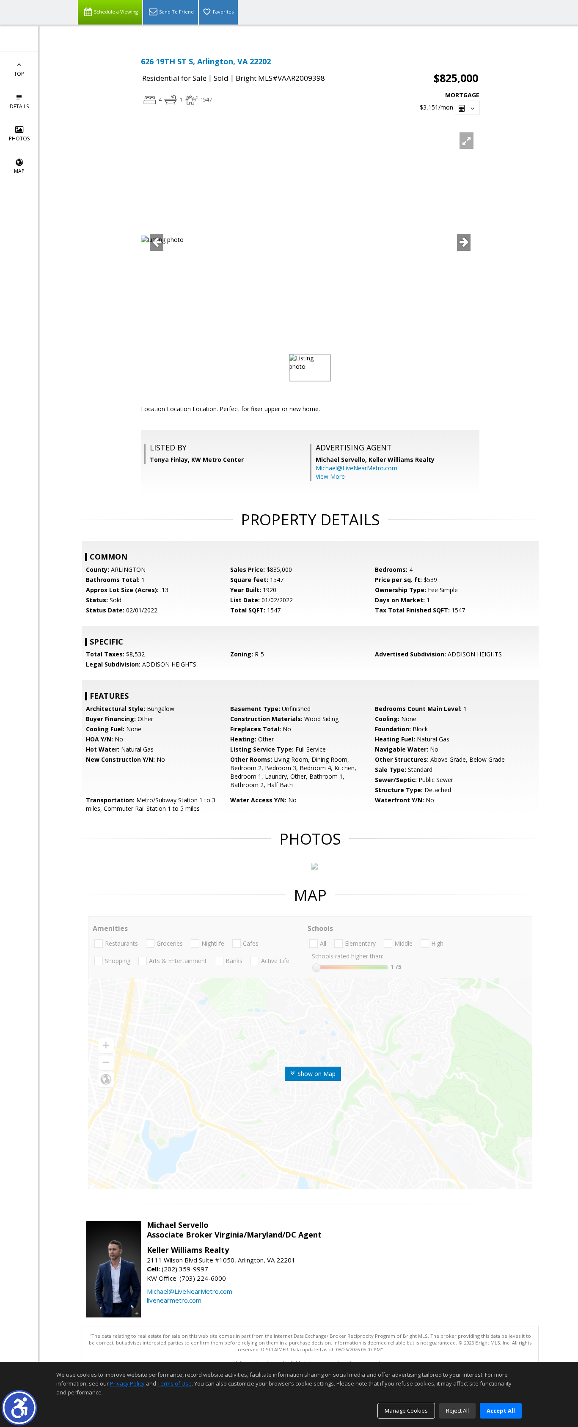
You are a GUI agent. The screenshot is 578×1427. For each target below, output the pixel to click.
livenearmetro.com (174, 1300)
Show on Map (316, 1074)
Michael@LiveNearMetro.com (356, 468)
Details (19, 106)
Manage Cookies (406, 1410)
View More (330, 476)
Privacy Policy (127, 1383)
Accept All (501, 1410)
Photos (19, 138)
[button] (19, 1407)
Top (19, 73)
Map (19, 171)
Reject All (457, 1410)
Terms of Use (174, 1383)
